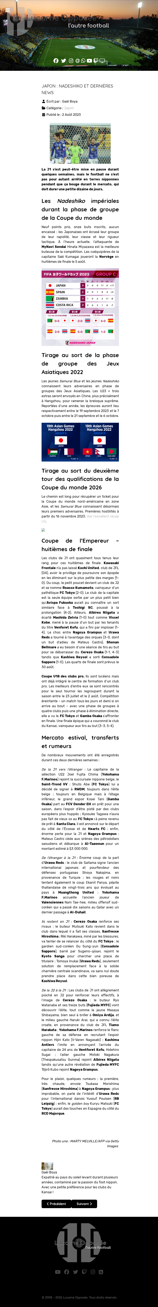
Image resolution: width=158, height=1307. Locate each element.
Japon (69, 108)
